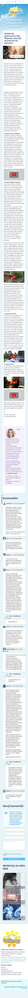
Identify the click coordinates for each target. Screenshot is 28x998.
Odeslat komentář (14, 859)
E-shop (8, 2)
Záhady (18, 56)
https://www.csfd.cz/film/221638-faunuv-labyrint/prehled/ (15, 533)
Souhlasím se (12, 854)
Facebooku (9, 483)
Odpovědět (21, 503)
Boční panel (2, 500)
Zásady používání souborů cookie (11, 974)
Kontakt (3, 967)
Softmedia (24, 988)
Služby (10, 2)
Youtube (15, 2)
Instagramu (9, 481)
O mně (13, 2)
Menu (2, 1)
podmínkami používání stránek (16, 823)
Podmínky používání (7, 971)
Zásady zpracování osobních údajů (11, 973)
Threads (16, 481)
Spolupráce (4, 969)
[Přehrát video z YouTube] (14, 174)
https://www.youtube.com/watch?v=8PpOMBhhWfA (16, 656)
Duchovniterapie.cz (5, 959)
